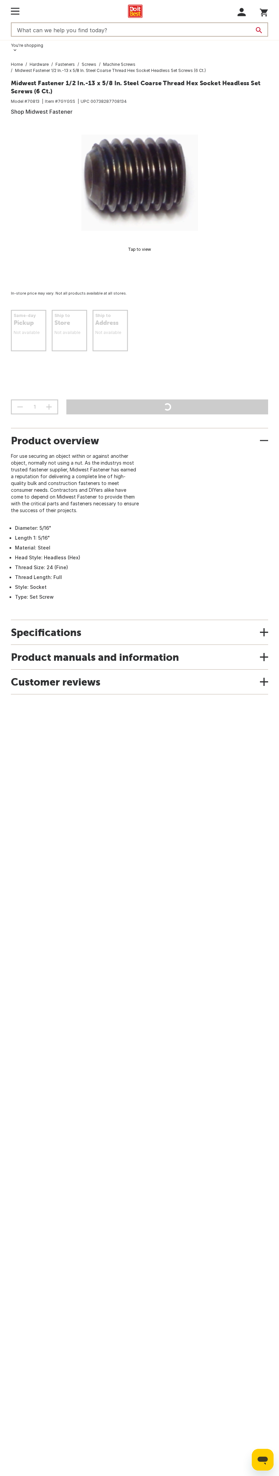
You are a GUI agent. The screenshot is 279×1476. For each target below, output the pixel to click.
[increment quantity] (49, 407)
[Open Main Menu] (15, 11)
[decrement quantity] (20, 407)
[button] (241, 12)
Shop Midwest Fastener (41, 111)
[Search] (259, 30)
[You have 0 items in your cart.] (264, 11)
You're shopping (27, 45)
